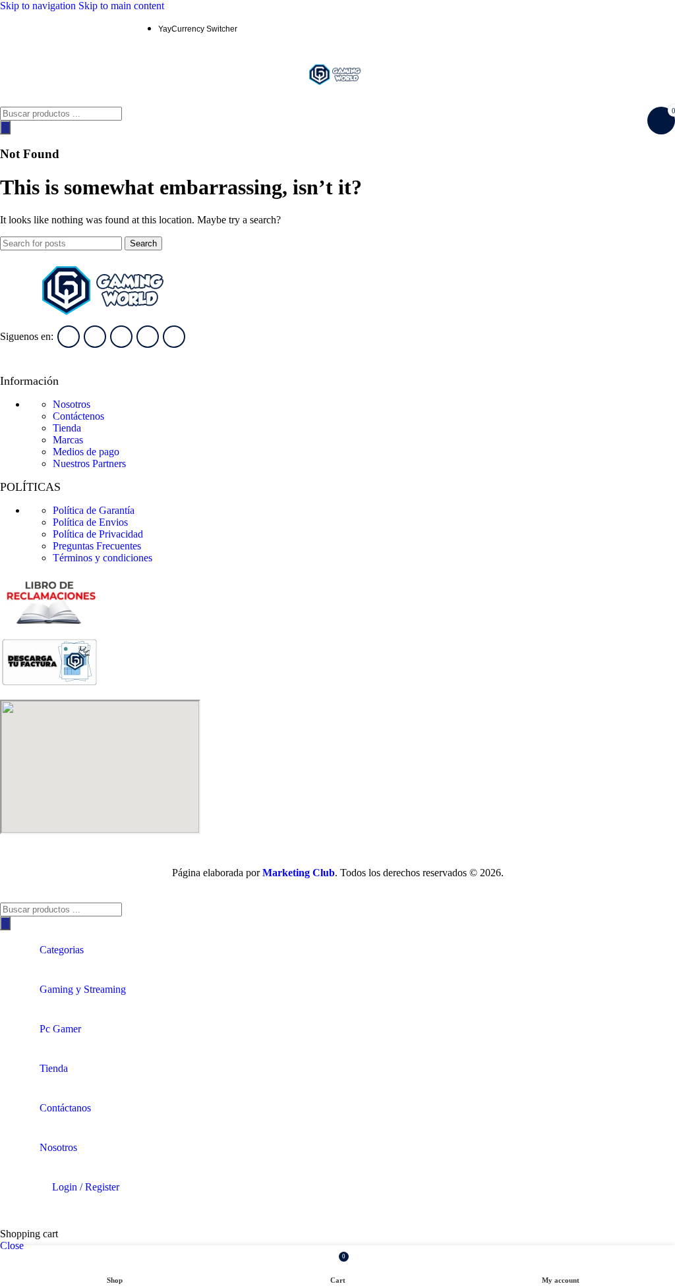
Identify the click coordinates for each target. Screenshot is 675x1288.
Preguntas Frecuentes (97, 545)
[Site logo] (337, 100)
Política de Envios (90, 522)
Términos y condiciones (102, 557)
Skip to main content (121, 5)
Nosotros (71, 404)
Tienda (67, 428)
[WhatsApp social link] (59, 28)
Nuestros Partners (89, 463)
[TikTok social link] (107, 28)
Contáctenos (78, 416)
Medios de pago (86, 451)
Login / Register (85, 1186)
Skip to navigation (39, 5)
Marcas (68, 439)
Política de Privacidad (98, 534)
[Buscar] (5, 127)
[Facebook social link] (12, 28)
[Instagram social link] (35, 28)
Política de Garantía (93, 510)
